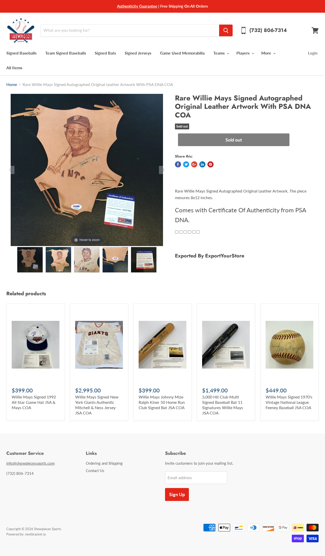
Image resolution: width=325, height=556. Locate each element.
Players (243, 52)
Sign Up (177, 494)
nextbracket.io (35, 534)
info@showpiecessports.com (30, 463)
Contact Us (95, 470)
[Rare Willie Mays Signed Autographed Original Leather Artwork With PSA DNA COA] (30, 259)
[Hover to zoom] (87, 169)
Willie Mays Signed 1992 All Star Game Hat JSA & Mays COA (34, 402)
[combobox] (130, 30)
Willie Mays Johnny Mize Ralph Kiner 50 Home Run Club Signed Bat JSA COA (162, 402)
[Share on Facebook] (178, 164)
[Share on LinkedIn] (202, 164)
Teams (219, 52)
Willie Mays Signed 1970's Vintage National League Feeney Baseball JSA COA (289, 402)
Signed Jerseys (138, 52)
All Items (14, 67)
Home (11, 84)
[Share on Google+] (194, 164)
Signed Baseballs (21, 52)
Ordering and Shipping (104, 463)
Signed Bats (105, 52)
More (266, 52)
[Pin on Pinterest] (210, 164)
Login (312, 53)
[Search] (226, 30)
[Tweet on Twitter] (186, 164)
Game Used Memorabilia (182, 52)
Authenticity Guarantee (137, 6)
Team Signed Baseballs (65, 52)
